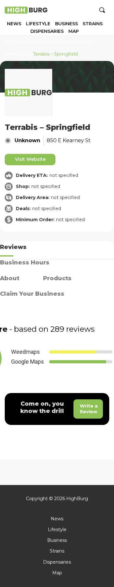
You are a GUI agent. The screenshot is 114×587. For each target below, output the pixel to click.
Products (57, 278)
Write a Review (89, 409)
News (14, 24)
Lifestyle (38, 24)
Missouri (82, 42)
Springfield (16, 54)
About (9, 278)
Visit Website (30, 159)
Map (73, 31)
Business (66, 24)
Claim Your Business (32, 293)
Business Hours (24, 262)
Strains (93, 24)
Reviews (13, 247)
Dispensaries (47, 31)
